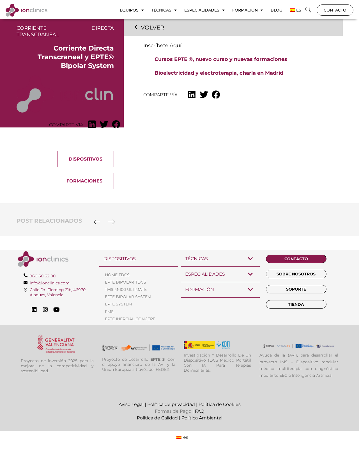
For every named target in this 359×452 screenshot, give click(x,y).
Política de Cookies (220, 404)
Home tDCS (117, 274)
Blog (276, 10)
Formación (245, 10)
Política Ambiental (201, 418)
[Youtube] (56, 309)
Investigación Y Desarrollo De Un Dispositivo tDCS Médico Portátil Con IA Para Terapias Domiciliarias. (217, 363)
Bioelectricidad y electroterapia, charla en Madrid (219, 73)
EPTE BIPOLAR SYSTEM (128, 296)
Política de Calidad (157, 418)
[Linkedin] (34, 309)
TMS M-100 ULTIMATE (126, 289)
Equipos (129, 10)
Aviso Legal (131, 404)
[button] (308, 10)
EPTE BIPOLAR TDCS (125, 282)
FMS (109, 311)
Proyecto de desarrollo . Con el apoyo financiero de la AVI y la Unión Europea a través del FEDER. (138, 364)
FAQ (199, 411)
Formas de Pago (173, 411)
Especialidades (201, 10)
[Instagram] (45, 309)
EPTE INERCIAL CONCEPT (130, 318)
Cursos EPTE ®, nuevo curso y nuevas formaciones (221, 59)
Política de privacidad (171, 404)
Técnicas (161, 10)
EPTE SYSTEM (118, 304)
